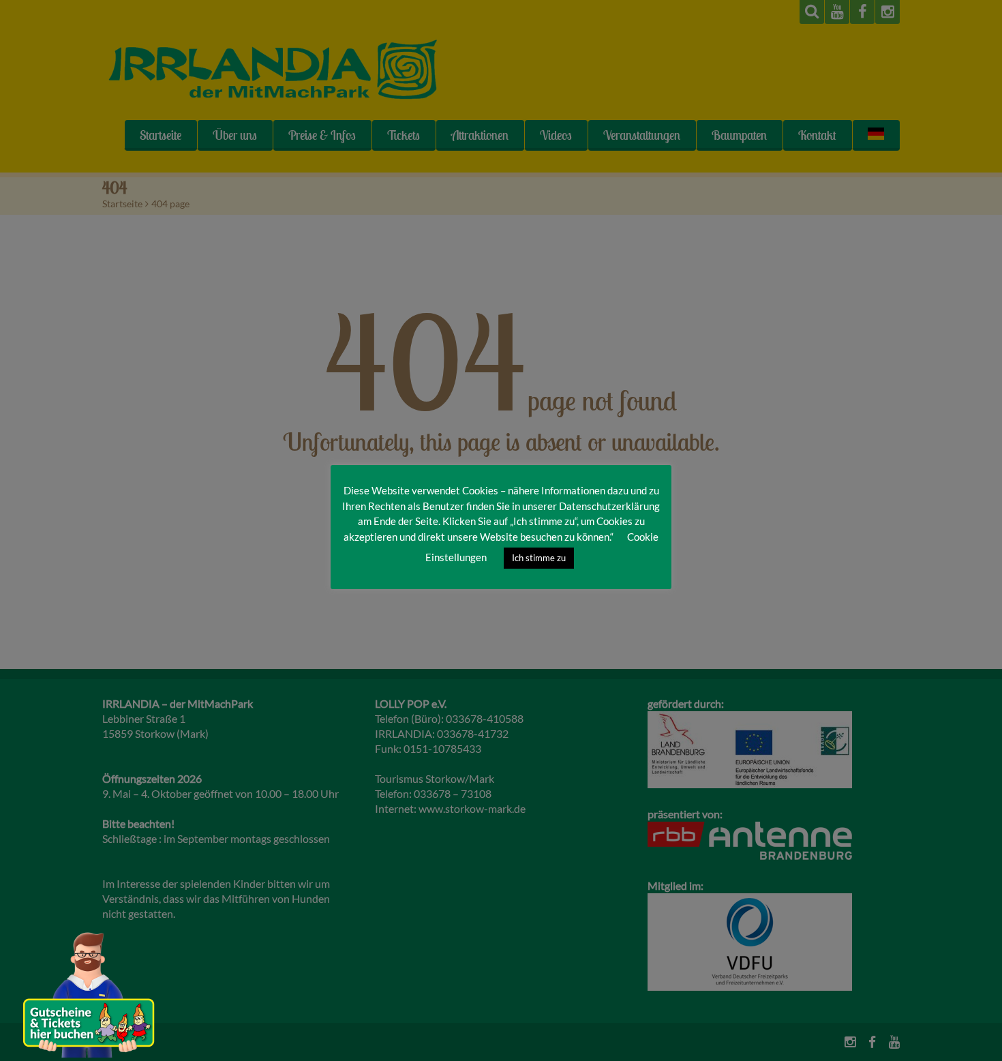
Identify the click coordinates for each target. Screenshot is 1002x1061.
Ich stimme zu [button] (539, 557)
